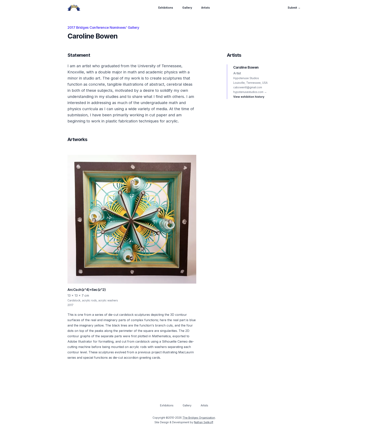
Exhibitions (165, 7)
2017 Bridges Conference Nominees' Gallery (103, 27)
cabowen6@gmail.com (247, 87)
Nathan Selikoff (203, 422)
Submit (294, 7)
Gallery (187, 7)
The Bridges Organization (198, 417)
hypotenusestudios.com (250, 92)
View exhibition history (248, 96)
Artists (205, 7)
